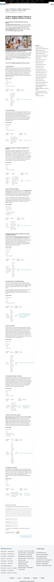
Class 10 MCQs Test (10, 556)
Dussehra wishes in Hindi (39, 66)
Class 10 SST (3, 558)
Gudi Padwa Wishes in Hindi (40, 53)
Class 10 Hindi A (3, 560)
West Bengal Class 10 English (23, 565)
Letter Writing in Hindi (48, 559)
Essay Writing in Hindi (30, 552)
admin (7, 12)
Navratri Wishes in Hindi (39, 67)
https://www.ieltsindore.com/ (26, 225)
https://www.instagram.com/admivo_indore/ (26, 362)
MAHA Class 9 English (22, 567)
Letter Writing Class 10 (40, 559)
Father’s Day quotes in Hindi (40, 83)
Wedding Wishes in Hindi (39, 95)
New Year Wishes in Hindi (39, 61)
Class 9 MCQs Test (4, 570)
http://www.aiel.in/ (28, 180)
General (15, 12)
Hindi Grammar (29, 554)
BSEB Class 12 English (22, 558)
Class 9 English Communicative (6, 565)
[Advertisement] (42, 26)
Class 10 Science (9, 558)
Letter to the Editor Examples (47, 565)
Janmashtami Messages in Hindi (40, 75)
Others (11, 2)
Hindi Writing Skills (29, 556)
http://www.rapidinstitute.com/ (26, 99)
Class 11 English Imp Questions (41, 556)
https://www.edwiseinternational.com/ (25, 453)
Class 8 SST (15, 572)
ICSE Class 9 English (21, 569)
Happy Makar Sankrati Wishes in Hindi (41, 48)
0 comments (20, 12)
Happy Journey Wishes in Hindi (40, 59)
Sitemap (42, 578)
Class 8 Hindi (9, 572)
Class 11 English (3, 553)
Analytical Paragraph (45, 561)
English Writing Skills (21, 556)
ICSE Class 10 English (30, 558)
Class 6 (6, 2)
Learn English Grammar (22, 554)
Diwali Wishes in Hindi (39, 62)
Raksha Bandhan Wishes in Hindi (41, 77)
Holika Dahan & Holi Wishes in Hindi (41, 55)
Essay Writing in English (22, 552)
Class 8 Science (3, 572)
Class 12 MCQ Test (10, 551)
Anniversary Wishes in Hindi (40, 80)
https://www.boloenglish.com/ (26, 269)
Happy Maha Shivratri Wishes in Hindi (41, 51)
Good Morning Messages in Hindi (41, 91)
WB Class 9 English (29, 567)
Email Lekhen (38, 565)
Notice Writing (38, 563)
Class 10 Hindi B (10, 560)
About (19, 578)
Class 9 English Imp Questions (41, 552)
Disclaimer (35, 578)
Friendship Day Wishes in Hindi (40, 64)
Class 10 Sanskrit (4, 563)
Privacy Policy (27, 578)
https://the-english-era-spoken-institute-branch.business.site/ (26, 406)
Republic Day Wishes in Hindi (40, 50)
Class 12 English (3, 551)
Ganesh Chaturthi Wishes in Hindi (41, 74)
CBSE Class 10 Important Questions (42, 554)
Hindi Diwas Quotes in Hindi (40, 69)
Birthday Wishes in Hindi (39, 78)
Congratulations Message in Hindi (41, 70)
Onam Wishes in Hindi (39, 47)
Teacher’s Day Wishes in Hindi (40, 72)
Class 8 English (10, 570)
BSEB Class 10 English (22, 560)
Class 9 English (10, 563)
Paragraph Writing (45, 563)
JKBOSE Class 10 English (22, 563)
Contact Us (12, 578)
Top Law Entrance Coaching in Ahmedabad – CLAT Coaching (25, 2)
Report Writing (38, 561)
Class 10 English (3, 556)
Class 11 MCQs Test (10, 553)
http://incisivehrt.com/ (27, 140)
